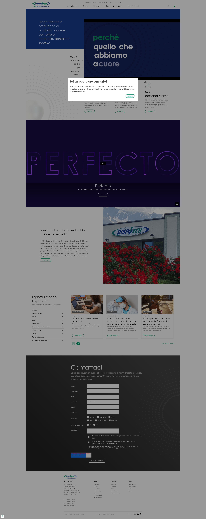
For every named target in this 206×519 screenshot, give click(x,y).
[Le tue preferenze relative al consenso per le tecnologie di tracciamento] (2, 516)
